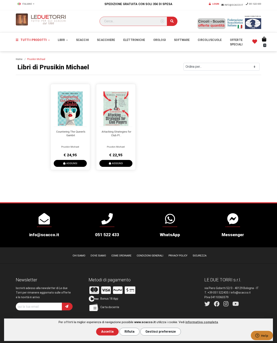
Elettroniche (134, 40)
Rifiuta (129, 331)
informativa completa (201, 322)
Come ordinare (121, 255)
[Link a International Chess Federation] (253, 23)
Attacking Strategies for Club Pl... (116, 133)
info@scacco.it (234, 5)
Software (182, 40)
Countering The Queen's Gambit (70, 133)
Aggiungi (71, 163)
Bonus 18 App (109, 298)
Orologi (159, 40)
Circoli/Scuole (210, 40)
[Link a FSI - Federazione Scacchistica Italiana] (235, 23)
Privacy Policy (178, 255)
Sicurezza (199, 255)
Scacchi (82, 40)
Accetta (107, 331)
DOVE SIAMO (98, 255)
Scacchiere (106, 40)
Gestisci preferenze (160, 331)
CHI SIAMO (79, 255)
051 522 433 (255, 4)
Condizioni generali (150, 255)
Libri (61, 40)
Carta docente (109, 307)
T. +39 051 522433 (216, 292)
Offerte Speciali (236, 42)
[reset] (162, 21)
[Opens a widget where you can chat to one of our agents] (262, 336)
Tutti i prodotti (33, 40)
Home (19, 59)
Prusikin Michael (70, 147)
